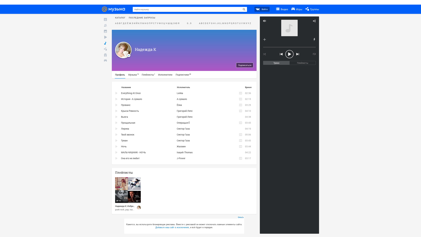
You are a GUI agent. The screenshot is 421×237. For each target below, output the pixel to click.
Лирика (125, 128)
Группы (314, 9)
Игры (298, 9)
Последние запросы (142, 17)
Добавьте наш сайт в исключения (172, 227)
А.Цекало (182, 99)
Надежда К (145, 49)
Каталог (120, 17)
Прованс (125, 104)
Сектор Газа (183, 128)
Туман (124, 140)
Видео (284, 9)
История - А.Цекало (131, 99)
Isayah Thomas (185, 152)
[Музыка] (105, 43)
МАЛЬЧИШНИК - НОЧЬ (133, 152)
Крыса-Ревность (130, 110)
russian (133, 209)
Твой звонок (127, 134)
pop (127, 209)
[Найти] (244, 9)
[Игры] (105, 61)
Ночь (124, 146)
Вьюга (124, 116)
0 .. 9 (189, 23)
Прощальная (128, 122)
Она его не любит (130, 158)
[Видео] (105, 37)
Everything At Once (131, 93)
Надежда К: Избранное (126, 206)
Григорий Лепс (185, 110)
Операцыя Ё (183, 122)
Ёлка (179, 104)
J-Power (181, 158)
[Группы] (105, 49)
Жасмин (181, 146)
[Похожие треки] (314, 39)
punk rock (119, 209)
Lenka (180, 93)
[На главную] (114, 9)
